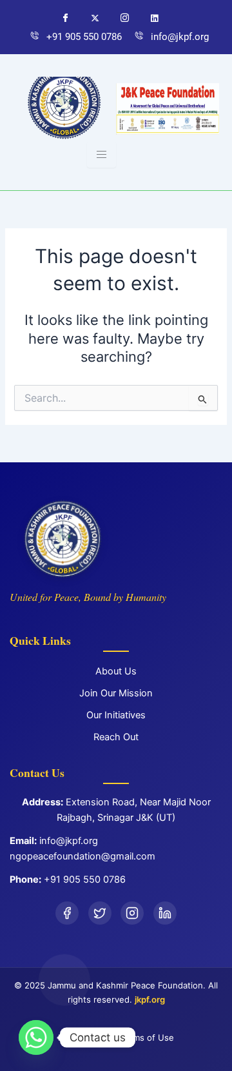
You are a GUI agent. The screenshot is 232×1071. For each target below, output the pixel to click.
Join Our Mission (116, 693)
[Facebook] (66, 20)
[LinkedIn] (165, 913)
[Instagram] (126, 20)
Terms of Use (147, 1037)
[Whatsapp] (155, 20)
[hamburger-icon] (101, 154)
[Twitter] (96, 20)
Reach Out (116, 737)
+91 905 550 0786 (85, 879)
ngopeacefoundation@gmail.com (82, 856)
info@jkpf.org (68, 841)
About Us (116, 671)
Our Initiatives (116, 715)
